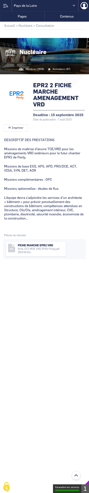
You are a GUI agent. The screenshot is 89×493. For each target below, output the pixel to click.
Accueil (9, 25)
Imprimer (17, 128)
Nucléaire (25, 25)
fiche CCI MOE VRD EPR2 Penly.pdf (38, 249)
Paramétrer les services (67, 487)
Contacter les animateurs (49, 77)
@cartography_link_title (39, 77)
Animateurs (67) (61, 69)
